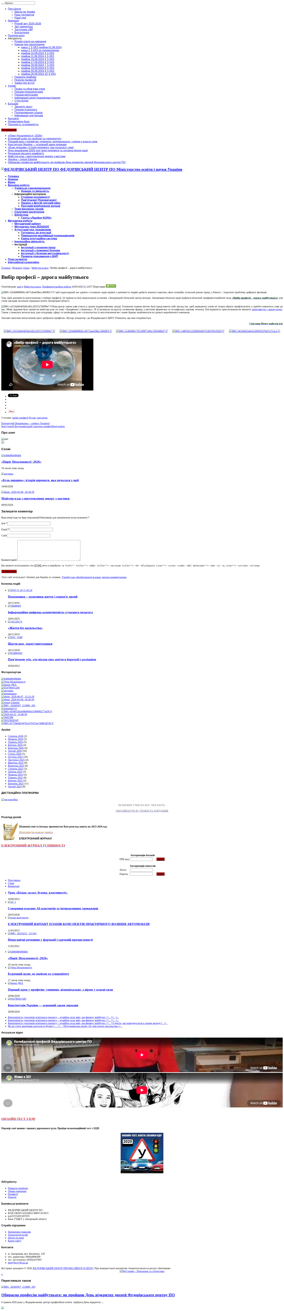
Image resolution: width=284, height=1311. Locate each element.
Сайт (4, 535)
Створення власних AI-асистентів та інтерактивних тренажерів (53, 908)
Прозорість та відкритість (23, 124)
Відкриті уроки (21, 267)
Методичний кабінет (27, 223)
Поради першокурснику (28, 91)
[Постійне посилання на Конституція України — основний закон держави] (17, 998)
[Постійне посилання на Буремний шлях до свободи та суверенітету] (20, 967)
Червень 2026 (15, 739)
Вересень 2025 (16, 765)
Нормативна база (18, 121)
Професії (13, 1194)
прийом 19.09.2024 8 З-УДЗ (37, 68)
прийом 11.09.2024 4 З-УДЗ (37, 56)
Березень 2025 (16, 783)
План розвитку (17, 259)
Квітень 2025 (15, 780)
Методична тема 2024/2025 (31, 226)
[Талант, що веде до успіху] (9, 720)
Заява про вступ (24, 83)
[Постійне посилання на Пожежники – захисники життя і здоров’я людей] (20, 590)
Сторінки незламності (35, 197)
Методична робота (20, 220)
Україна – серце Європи (22, 159)
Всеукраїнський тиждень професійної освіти (33, 426)
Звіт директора (23, 26)
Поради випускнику (26, 94)
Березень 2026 (16, 748)
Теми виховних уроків (29, 209)
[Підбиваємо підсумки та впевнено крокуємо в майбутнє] (26, 711)
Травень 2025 (15, 777)
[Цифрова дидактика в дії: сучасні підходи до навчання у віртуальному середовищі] (9, 708)
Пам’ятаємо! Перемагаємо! (39, 200)
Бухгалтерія (21, 32)
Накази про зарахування (29, 44)
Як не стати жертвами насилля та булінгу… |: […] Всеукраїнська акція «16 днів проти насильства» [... (65, 1026)
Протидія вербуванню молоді (40, 206)
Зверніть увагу (23, 106)
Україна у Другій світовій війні (40, 203)
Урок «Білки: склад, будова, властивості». (38, 892)
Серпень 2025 (15, 768)
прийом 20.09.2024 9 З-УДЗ (37, 71)
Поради (12, 1197)
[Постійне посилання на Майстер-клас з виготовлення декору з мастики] (17, 492)
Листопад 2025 (16, 759)
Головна (13, 176)
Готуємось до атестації (36, 232)
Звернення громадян (19, 1231)
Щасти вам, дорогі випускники (30, 643)
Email (4, 529)
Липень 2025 (15, 771)
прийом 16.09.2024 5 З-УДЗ (37, 59)
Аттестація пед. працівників (32, 229)
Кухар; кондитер (38, 417)
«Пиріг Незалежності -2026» (25, 135)
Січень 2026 (14, 754)
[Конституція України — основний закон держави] (10, 687)
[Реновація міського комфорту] (17, 696)
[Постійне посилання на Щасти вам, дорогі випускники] (15, 637)
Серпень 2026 (15, 736)
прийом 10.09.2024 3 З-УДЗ (37, 53)
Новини (13, 179)
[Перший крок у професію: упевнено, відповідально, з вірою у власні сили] (9, 684)
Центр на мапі (16, 1237)
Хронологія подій (18, 1234)
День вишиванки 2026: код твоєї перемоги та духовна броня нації (48, 150)
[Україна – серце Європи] (10, 702)
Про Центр (14, 8)
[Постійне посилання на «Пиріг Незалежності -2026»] (11, 455)
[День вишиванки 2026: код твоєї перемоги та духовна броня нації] (9, 693)
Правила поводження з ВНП (39, 256)
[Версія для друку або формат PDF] (111, 286)
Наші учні (20, 17)
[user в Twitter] (2, 442)
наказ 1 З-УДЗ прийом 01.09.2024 (41, 47)
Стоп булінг (21, 100)
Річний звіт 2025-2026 (27, 23)
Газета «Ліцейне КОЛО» (36, 217)
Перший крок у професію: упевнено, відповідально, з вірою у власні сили (52, 141)
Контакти (13, 118)
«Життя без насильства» (25, 628)
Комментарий (9, 559)
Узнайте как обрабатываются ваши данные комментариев (94, 577)
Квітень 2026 (15, 745)
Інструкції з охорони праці (38, 247)
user (19, 286)
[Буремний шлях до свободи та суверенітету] (13, 681)
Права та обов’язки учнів (29, 88)
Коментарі (13, 886)
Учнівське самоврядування (32, 188)
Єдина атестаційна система (39, 238)
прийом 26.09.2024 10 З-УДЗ (38, 74)
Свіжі (11, 883)
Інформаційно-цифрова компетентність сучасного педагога (50, 612)
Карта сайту (14, 1240)
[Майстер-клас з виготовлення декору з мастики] (17, 699)
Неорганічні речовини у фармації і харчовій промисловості (50, 939)
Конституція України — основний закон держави (37, 144)
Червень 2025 (15, 774)
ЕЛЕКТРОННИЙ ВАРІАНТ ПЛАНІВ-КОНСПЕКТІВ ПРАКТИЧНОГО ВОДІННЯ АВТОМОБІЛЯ (79, 924)
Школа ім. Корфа (24, 11)
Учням (12, 85)
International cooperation (23, 262)
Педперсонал (16, 35)
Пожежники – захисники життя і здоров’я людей (42, 596)
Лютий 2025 (15, 786)
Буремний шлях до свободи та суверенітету (34, 138)
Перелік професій (25, 80)
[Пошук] (2, 3)
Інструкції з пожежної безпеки (40, 250)
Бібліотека (21, 214)
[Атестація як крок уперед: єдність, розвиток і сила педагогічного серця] (27, 723)
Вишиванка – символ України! (25, 423)
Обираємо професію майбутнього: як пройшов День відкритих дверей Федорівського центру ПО (66, 162)
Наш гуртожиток (24, 14)
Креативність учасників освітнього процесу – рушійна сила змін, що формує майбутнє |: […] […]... (63, 1017)
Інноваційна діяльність (29, 241)
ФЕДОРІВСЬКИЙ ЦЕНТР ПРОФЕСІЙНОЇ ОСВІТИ (63, 1268)
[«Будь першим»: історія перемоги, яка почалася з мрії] (7, 690)
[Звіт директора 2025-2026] (14, 714)
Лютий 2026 (15, 751)
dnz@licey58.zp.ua (18, 1262)
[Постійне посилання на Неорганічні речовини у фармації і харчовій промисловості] (22, 933)
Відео (11, 182)
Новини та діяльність (35, 191)
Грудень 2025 (15, 756)
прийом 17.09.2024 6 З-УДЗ (37, 62)
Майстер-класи (40, 267)
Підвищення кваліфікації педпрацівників (47, 235)
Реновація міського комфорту (26, 153)
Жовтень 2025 (16, 762)
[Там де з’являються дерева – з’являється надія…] (7, 717)
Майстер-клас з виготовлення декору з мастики (36, 156)
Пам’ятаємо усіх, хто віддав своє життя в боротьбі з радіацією (52, 659)
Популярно (14, 880)
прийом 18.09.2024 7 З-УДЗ (37, 65)
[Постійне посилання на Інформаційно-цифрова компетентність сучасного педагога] (14, 605)
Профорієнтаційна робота (56, 286)
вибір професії (20, 417)
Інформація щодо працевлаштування (37, 97)
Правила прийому (25, 77)
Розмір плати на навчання (30, 41)
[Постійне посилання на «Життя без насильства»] (15, 621)
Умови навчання (17, 1191)
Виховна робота (18, 185)
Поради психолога (25, 109)
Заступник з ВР (23, 29)
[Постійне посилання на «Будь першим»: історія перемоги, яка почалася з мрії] (7, 473)
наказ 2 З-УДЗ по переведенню (40, 50)
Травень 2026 (15, 742)
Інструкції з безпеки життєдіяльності (45, 253)
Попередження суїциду (28, 112)
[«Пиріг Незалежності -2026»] (11, 678)
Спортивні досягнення (29, 211)
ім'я (3, 523)
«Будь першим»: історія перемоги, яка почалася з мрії (41, 147)
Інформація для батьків (28, 115)
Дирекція (13, 20)
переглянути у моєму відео (267, 309)
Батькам (13, 103)
